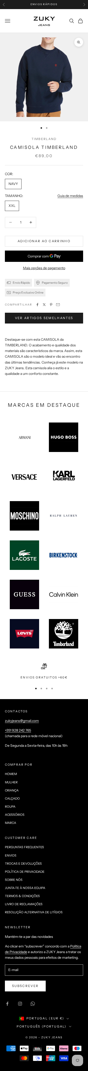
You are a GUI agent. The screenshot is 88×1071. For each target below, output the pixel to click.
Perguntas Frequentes (24, 847)
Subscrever (25, 986)
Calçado (12, 798)
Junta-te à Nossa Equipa (25, 888)
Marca (10, 823)
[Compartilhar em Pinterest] (51, 305)
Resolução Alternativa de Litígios (34, 912)
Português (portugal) (41, 1026)
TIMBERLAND (44, 139)
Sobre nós (13, 880)
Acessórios (14, 815)
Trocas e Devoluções (23, 863)
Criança (12, 790)
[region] (44, 671)
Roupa (10, 806)
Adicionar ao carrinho (44, 241)
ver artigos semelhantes (44, 318)
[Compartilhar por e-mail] (58, 305)
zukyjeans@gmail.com (22, 721)
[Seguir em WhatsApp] (32, 1003)
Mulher (11, 782)
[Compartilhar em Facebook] (37, 305)
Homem (11, 774)
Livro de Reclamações (24, 904)
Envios (10, 855)
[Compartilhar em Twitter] (44, 305)
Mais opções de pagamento (44, 268)
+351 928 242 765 (18, 730)
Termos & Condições (22, 896)
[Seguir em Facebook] (7, 1003)
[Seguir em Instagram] (20, 1003)
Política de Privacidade (24, 872)
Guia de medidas (70, 196)
